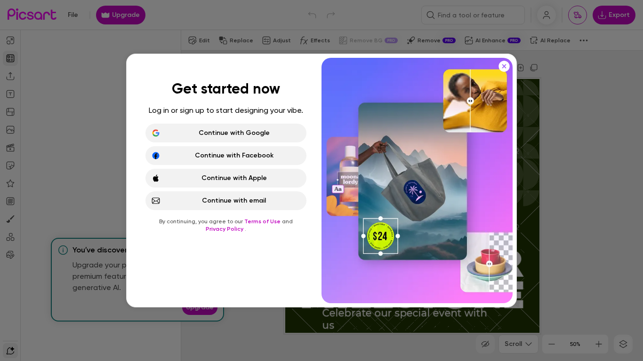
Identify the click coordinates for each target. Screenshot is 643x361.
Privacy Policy (225, 229)
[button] (321, 180)
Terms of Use (263, 221)
